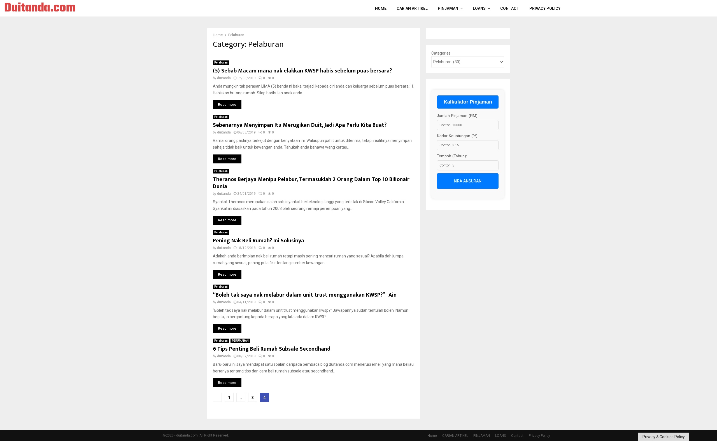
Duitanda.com (40, 8)
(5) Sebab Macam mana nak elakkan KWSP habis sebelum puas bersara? (302, 71)
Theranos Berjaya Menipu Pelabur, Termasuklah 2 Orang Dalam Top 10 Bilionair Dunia (311, 183)
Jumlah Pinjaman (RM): (458, 115)
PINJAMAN (448, 8)
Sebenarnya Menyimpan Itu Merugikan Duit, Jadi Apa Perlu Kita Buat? (300, 125)
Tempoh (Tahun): (452, 156)
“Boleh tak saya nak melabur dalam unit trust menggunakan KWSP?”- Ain (305, 295)
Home (381, 8)
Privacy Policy (544, 8)
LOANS (479, 8)
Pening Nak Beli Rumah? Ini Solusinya (258, 240)
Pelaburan (221, 62)
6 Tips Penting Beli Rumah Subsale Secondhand (271, 349)
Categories (441, 53)
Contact (509, 8)
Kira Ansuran (467, 181)
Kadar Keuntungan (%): (458, 135)
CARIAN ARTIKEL (412, 8)
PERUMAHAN (240, 340)
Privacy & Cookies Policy (663, 437)
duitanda (224, 78)
